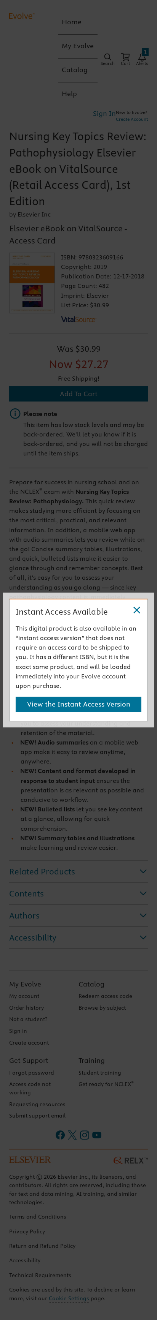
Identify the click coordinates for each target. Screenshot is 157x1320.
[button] (136, 610)
